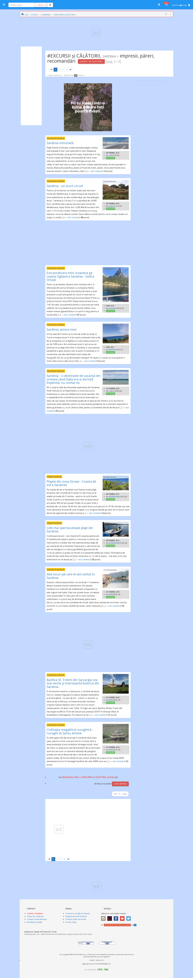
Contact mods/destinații (37, 919)
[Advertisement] (31, 86)
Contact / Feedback (35, 913)
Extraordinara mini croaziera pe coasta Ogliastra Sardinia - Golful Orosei (70, 276)
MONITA (112, 350)
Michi (111, 594)
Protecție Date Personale (75, 919)
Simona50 (112, 308)
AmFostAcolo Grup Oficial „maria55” (117, 925)
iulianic (111, 206)
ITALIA (34, 14)
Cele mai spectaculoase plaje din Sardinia (70, 529)
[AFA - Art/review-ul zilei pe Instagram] (104, 917)
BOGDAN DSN (114, 497)
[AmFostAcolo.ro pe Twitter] (129, 917)
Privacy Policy (70, 922)
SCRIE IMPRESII (120, 784)
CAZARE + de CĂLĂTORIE (91, 61)
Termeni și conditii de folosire (77, 913)
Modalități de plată (34, 922)
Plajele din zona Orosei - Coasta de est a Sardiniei (71, 483)
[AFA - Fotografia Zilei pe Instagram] (110, 917)
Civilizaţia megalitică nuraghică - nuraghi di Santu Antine (70, 731)
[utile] (159, 4)
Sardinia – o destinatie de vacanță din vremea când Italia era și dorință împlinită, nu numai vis (74, 379)
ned (110, 155)
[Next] (70, 70)
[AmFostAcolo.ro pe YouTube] (123, 917)
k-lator (111, 391)
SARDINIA (46, 14)
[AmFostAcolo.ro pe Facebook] (116, 917)
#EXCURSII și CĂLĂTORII (65, 14)
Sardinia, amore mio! (62, 329)
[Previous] (51, 70)
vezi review (95, 171)
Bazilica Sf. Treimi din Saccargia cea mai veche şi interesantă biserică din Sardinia (73, 683)
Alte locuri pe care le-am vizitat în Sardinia (71, 576)
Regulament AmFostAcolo (76, 916)
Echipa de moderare (35, 916)
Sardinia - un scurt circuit (65, 186)
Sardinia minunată (60, 143)
